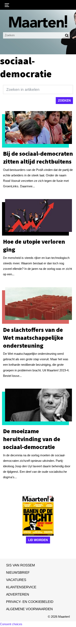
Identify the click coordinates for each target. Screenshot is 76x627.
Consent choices (11, 624)
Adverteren (17, 594)
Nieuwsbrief (18, 572)
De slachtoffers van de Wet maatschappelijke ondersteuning (33, 337)
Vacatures (16, 580)
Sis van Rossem (20, 565)
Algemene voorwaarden (29, 609)
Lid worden (38, 540)
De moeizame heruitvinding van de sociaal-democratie (31, 439)
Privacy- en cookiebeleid (29, 601)
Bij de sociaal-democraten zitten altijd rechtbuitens (38, 157)
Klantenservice (21, 587)
